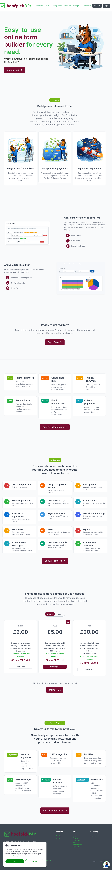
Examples (76, 840)
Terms (94, 862)
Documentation (95, 836)
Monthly (50, 614)
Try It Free (53, 342)
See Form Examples (53, 427)
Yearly (59, 614)
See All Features (53, 560)
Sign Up (97, 6)
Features (76, 842)
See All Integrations (53, 810)
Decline (34, 861)
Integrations (77, 845)
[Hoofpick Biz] (20, 833)
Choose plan (20, 667)
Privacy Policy (17, 856)
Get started (13, 70)
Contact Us (55, 690)
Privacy (101, 862)
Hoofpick (48, 860)
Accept (14, 861)
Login (106, 6)
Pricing (75, 838)
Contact (76, 847)
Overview (76, 836)
